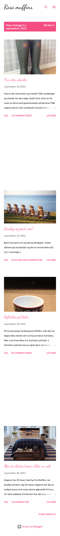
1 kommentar (20, 501)
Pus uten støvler (15, 79)
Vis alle (49, 25)
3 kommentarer (21, 115)
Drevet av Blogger (32, 526)
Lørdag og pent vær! (18, 228)
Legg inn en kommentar (26, 259)
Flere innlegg (47, 514)
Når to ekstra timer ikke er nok (27, 466)
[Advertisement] (30, 153)
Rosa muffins (18, 7)
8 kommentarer (21, 352)
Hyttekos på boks (16, 317)
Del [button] (6, 115)
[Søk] (46, 6)
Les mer (51, 115)
